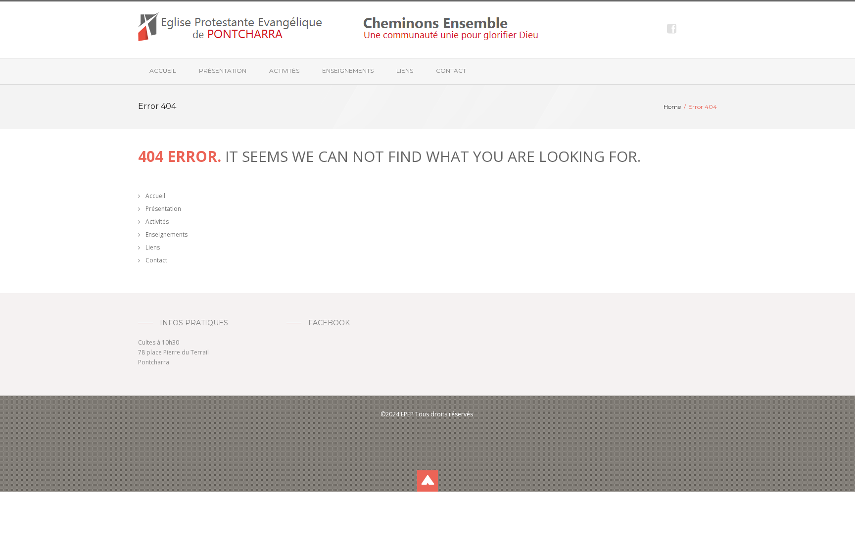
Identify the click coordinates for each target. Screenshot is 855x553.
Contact (451, 70)
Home (672, 106)
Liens (404, 70)
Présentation (222, 70)
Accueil (162, 70)
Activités (284, 70)
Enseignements (348, 70)
